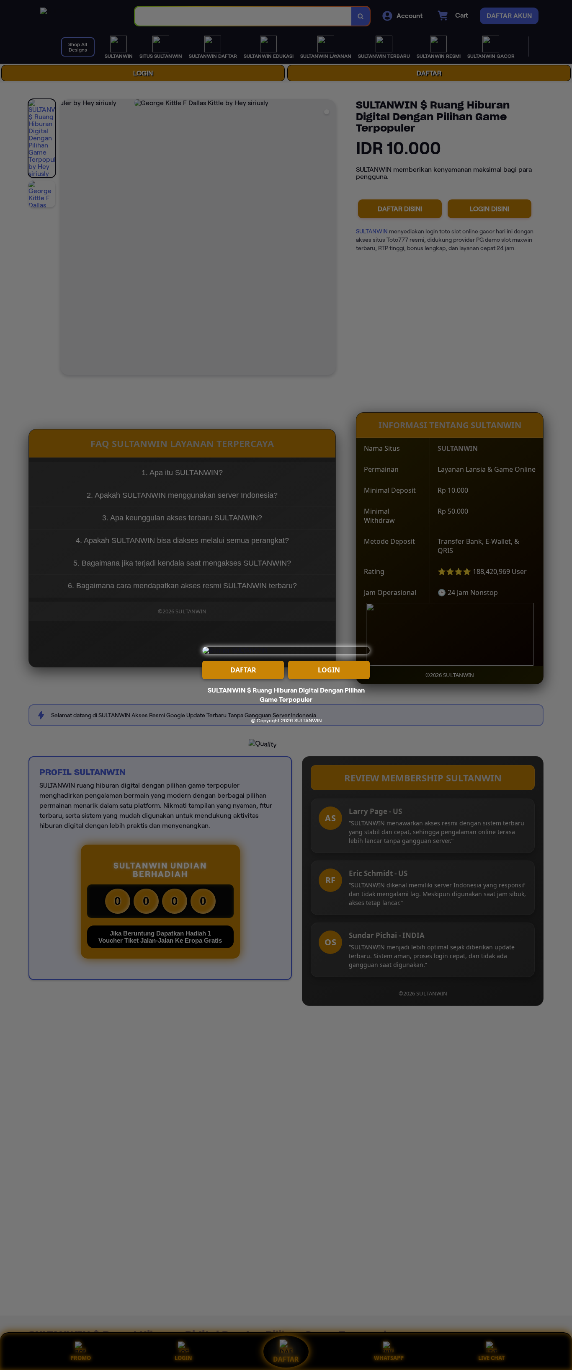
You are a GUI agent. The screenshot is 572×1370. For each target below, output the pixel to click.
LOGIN (329, 670)
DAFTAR (243, 670)
